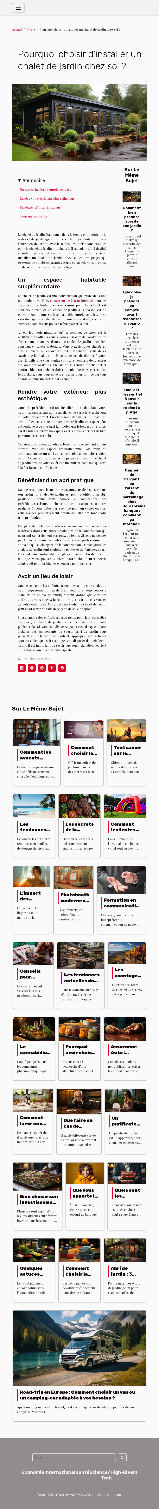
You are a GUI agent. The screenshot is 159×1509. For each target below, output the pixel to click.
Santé (82, 1472)
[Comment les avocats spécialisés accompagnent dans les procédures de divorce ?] (36, 732)
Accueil (17, 29)
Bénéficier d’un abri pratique (40, 207)
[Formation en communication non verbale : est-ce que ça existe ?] (121, 880)
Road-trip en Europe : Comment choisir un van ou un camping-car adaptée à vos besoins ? (77, 1395)
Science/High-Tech (106, 1475)
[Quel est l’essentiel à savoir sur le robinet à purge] (132, 378)
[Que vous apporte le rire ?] (85, 1173)
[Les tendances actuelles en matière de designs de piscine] (34, 806)
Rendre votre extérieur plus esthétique (47, 198)
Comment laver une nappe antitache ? (34, 1126)
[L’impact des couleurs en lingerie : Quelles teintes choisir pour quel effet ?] (31, 876)
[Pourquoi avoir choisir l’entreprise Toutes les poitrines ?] (79, 1028)
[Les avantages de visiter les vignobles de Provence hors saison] (127, 953)
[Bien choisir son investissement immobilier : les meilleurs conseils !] (37, 1176)
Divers (30, 29)
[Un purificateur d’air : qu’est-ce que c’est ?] (125, 1100)
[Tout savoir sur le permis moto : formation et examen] (126, 730)
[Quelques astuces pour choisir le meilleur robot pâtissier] (34, 1250)
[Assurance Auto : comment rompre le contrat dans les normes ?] (125, 1028)
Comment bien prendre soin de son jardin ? (132, 219)
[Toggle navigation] (18, 7)
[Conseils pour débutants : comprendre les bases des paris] (33, 953)
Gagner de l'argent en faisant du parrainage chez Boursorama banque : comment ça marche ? (134, 497)
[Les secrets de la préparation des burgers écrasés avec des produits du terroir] (79, 806)
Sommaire (34, 180)
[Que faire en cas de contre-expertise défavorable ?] (79, 1101)
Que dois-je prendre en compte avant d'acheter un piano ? (132, 310)
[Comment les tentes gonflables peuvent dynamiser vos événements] (125, 806)
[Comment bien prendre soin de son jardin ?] (132, 196)
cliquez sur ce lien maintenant (71, 300)
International (59, 1472)
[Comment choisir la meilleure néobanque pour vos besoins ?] (79, 1250)
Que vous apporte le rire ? (85, 1196)
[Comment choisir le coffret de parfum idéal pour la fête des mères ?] (83, 730)
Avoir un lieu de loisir (35, 216)
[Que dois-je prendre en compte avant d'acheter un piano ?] (132, 281)
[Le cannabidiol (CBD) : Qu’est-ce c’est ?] (34, 1028)
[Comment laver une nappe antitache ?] (33, 1100)
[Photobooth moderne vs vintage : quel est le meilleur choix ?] (73, 877)
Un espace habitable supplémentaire (46, 189)
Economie (32, 1472)
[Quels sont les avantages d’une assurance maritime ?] (127, 1173)
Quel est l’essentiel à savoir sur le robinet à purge (132, 401)
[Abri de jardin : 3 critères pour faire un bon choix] (125, 1250)
